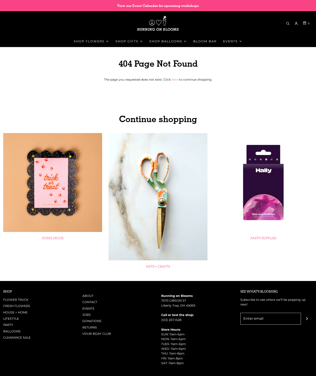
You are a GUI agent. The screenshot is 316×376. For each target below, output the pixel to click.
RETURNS (89, 327)
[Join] (307, 319)
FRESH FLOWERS (16, 306)
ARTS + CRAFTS (158, 266)
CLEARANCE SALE (17, 337)
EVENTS (88, 308)
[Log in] (296, 23)
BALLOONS (12, 331)
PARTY (8, 325)
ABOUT (88, 296)
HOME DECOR (53, 238)
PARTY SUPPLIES (263, 238)
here (175, 79)
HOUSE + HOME (15, 312)
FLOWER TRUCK (15, 300)
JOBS (86, 315)
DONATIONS (91, 321)
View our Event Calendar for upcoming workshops (158, 6)
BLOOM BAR (205, 41)
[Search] (287, 23)
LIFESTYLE (11, 319)
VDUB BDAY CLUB (96, 334)
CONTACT (89, 302)
